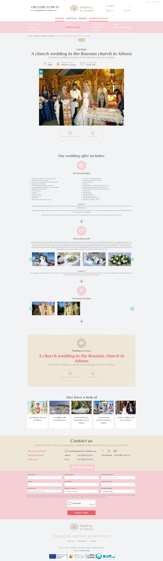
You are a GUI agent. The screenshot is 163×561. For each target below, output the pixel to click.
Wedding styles (99, 27)
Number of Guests (70, 488)
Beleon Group (85, 550)
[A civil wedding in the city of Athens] (126, 407)
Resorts (83, 18)
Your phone (68, 481)
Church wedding (34, 30)
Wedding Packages (98, 18)
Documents (97, 30)
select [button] (58, 491)
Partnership (155, 2)
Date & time (31, 488)
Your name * (31, 474)
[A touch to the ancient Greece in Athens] (103, 407)
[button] (45, 97)
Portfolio (71, 18)
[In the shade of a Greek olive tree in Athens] (81, 407)
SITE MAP (93, 541)
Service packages (99, 24)
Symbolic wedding (35, 24)
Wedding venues (72, 30)
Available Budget (106, 488)
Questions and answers (123, 27)
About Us (148, 2)
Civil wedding (33, 27)
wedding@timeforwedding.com (82, 451)
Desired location (106, 481)
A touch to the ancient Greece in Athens (103, 420)
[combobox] (42, 491)
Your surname (69, 474)
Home (30, 36)
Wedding (59, 18)
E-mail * (30, 481)
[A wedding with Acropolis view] (59, 407)
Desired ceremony (107, 474)
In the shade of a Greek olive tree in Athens (81, 420)
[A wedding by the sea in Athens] (37, 407)
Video (116, 24)
